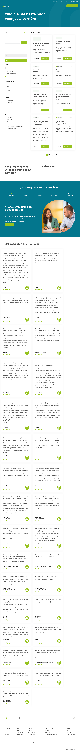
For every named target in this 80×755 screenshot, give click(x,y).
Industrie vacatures (48, 730)
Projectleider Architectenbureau (34, 740)
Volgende (59, 155)
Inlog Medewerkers (71, 736)
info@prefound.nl (56, 1)
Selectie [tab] (25, 195)
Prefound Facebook (20, 718)
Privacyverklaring (15, 749)
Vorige (70, 243)
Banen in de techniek (49, 728)
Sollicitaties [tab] (40, 195)
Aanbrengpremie (7, 749)
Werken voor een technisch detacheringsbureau (54, 736)
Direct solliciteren (44, 58)
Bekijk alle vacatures (72, 6)
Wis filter (25, 32)
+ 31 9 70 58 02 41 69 (74, 1)
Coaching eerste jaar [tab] (68, 195)
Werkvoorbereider (31, 732)
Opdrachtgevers (35, 6)
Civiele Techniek (20, 732)
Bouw (18, 728)
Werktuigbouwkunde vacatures (51, 734)
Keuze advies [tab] (54, 195)
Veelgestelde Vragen (71, 734)
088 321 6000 (64, 1)
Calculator (30, 728)
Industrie (18, 730)
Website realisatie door (69, 749)
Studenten (28, 6)
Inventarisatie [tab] (11, 195)
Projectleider (30, 730)
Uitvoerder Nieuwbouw (32, 738)
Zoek (7, 60)
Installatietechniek (20, 734)
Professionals (20, 6)
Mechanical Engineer (32, 734)
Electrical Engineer (31, 736)
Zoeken (24, 42)
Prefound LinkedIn (18, 718)
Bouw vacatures (48, 732)
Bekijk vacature (36, 58)
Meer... (6, 76)
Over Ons (69, 732)
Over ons (43, 6)
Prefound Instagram (23, 718)
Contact (54, 6)
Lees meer (8, 224)
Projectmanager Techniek (33, 742)
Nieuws (49, 6)
